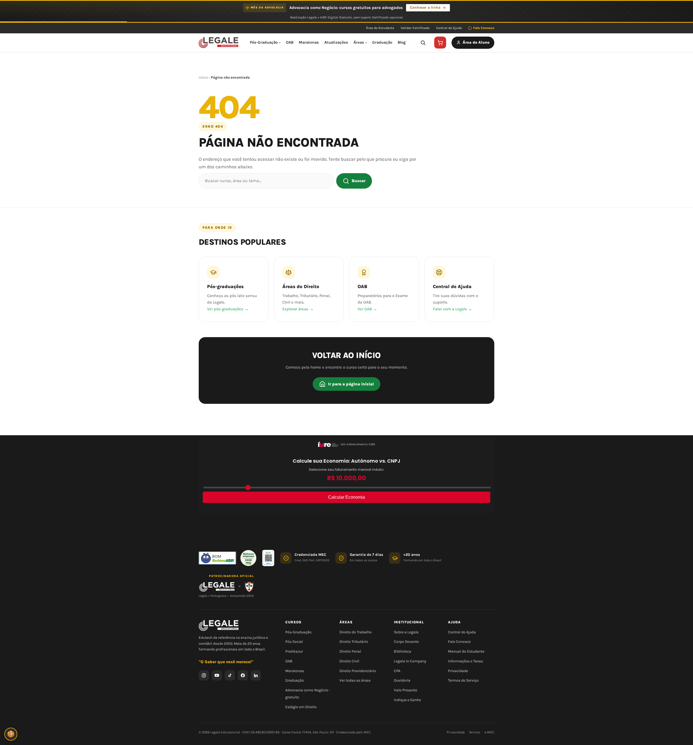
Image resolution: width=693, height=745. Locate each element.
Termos (474, 732)
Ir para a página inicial (351, 384)
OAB (289, 42)
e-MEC (489, 732)
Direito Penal (350, 651)
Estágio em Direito (301, 707)
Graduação (382, 42)
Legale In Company (410, 661)
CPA (397, 671)
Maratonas (309, 42)
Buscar (358, 180)
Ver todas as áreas (355, 680)
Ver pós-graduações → (228, 309)
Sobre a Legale (406, 632)
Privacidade (458, 671)
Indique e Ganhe (407, 700)
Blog (402, 42)
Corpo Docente (406, 641)
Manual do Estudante (466, 651)
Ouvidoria (402, 680)
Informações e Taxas (465, 661)
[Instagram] (204, 675)
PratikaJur (294, 651)
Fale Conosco (483, 28)
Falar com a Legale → (452, 309)
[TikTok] (230, 675)
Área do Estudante (380, 28)
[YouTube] (217, 675)
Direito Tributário (353, 641)
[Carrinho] (440, 43)
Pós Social (294, 641)
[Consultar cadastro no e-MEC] (268, 558)
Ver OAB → (367, 309)
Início (203, 77)
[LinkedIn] (256, 675)
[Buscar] (423, 43)
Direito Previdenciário (357, 671)
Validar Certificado (415, 28)
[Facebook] (243, 675)
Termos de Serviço (463, 680)
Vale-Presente (405, 690)
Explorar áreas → (297, 309)
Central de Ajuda (449, 28)
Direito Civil (349, 661)
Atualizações (336, 42)
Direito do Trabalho (355, 632)
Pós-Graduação (264, 42)
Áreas (359, 42)
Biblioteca (402, 651)
